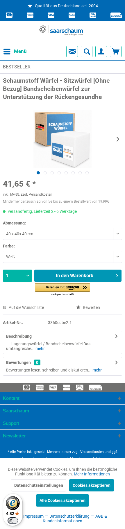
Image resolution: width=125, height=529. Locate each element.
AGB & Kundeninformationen (75, 518)
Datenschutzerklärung (69, 516)
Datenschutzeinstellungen (38, 485)
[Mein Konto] (101, 51)
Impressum (33, 516)
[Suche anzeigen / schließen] (86, 51)
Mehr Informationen (92, 474)
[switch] (13, 520)
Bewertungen (18, 362)
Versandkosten (92, 452)
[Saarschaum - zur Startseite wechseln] (61, 30)
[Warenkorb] (116, 51)
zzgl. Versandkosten (36, 194)
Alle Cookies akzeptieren (62, 500)
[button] (62, 289)
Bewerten (91, 307)
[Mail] (72, 51)
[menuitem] (10, 51)
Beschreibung (19, 336)
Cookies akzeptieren (91, 485)
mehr (40, 348)
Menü (15, 51)
